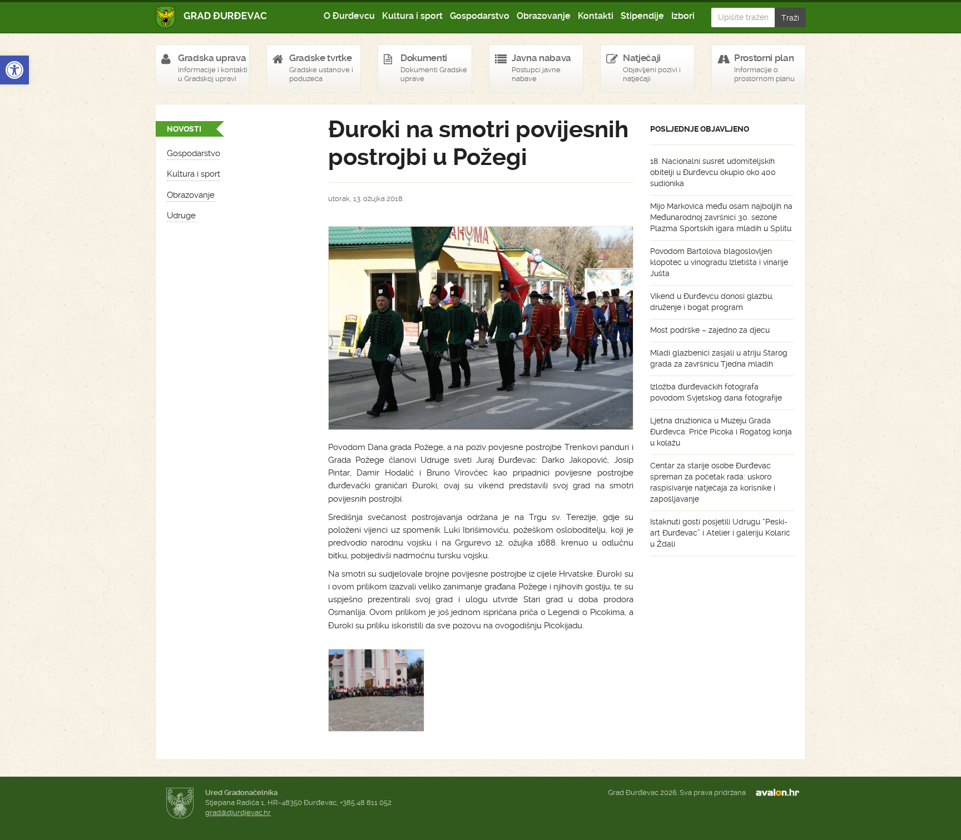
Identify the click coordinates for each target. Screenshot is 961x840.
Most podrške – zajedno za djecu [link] (710, 330)
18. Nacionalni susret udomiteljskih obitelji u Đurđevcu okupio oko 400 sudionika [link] (713, 172)
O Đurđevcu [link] (349, 16)
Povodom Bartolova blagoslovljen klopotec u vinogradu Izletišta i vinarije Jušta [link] (719, 262)
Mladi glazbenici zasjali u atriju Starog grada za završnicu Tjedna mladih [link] (718, 358)
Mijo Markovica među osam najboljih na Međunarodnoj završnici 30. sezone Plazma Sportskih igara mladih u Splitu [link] (721, 217)
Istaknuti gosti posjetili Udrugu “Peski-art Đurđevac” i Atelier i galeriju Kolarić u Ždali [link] (720, 532)
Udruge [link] (181, 216)
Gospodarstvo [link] (479, 16)
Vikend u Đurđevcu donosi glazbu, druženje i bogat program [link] (712, 302)
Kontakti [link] (595, 16)
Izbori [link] (683, 16)
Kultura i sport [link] (412, 16)
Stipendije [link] (642, 16)
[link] (14, 70)
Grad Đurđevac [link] (211, 17)
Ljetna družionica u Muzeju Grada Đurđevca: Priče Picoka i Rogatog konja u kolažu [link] (721, 431)
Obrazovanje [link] (544, 16)
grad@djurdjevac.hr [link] (238, 812)
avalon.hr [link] (781, 793)
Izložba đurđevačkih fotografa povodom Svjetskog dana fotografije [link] (716, 392)
